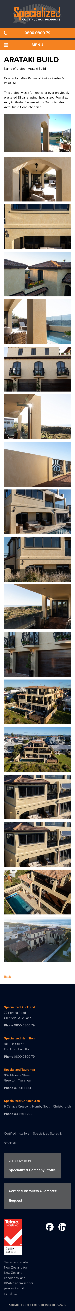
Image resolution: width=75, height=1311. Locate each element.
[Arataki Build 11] (37, 627)
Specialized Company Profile (32, 1165)
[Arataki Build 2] (37, 199)
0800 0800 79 (37, 33)
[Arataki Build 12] (37, 674)
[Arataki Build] (37, 769)
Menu (37, 45)
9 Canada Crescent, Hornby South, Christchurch (37, 1107)
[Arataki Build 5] (37, 342)
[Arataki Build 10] (37, 579)
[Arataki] (37, 722)
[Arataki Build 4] (37, 294)
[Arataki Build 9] (37, 532)
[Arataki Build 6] (37, 389)
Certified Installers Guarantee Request (33, 1196)
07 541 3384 (22, 1088)
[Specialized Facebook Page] (49, 1227)
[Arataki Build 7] (37, 437)
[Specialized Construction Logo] (37, 14)
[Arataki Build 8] (37, 484)
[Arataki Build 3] (37, 247)
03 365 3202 (23, 1114)
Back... (8, 977)
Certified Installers (16, 1134)
